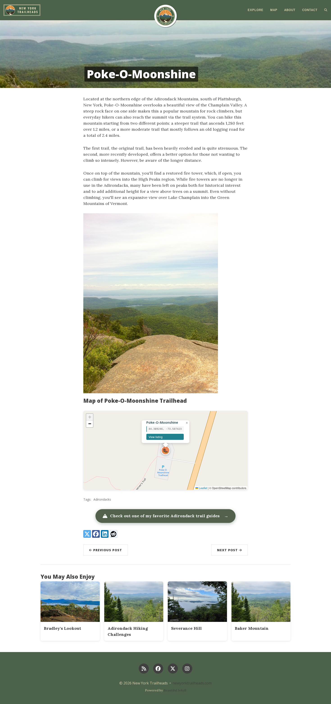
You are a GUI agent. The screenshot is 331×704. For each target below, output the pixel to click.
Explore (255, 10)
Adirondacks (102, 499)
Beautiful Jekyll (175, 690)
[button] (165, 450)
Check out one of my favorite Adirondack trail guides (169, 516)
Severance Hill (186, 628)
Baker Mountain (252, 628)
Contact (309, 10)
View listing (156, 437)
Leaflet (202, 488)
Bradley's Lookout (62, 628)
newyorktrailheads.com (192, 683)
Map (273, 10)
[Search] (324, 10)
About (289, 10)
